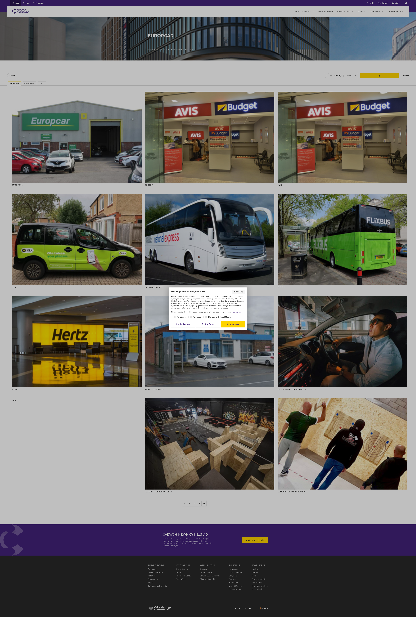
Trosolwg (239, 292)
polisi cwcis (237, 312)
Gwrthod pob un (183, 324)
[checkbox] (178, 317)
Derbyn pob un (232, 324)
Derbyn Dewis (208, 324)
